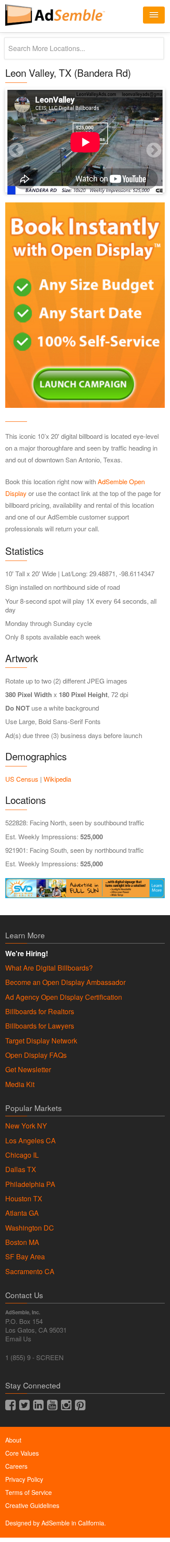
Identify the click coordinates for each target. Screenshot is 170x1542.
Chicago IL (22, 1155)
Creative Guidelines (32, 1505)
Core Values (22, 1453)
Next (143, 140)
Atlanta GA (22, 1213)
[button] (154, 15)
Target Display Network (41, 1041)
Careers (16, 1466)
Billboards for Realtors (39, 1011)
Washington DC (29, 1228)
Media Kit (19, 1084)
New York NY (26, 1126)
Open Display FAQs (36, 1055)
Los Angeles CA (30, 1140)
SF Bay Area (25, 1257)
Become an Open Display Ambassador (65, 982)
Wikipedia (57, 778)
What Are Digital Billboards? (49, 968)
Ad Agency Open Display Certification (63, 997)
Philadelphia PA (30, 1184)
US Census (21, 778)
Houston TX (23, 1199)
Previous (5, 140)
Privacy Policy (24, 1479)
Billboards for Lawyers (39, 1026)
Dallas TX (20, 1169)
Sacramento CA (29, 1271)
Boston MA (22, 1242)
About (13, 1440)
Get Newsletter (28, 1069)
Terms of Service (28, 1492)
